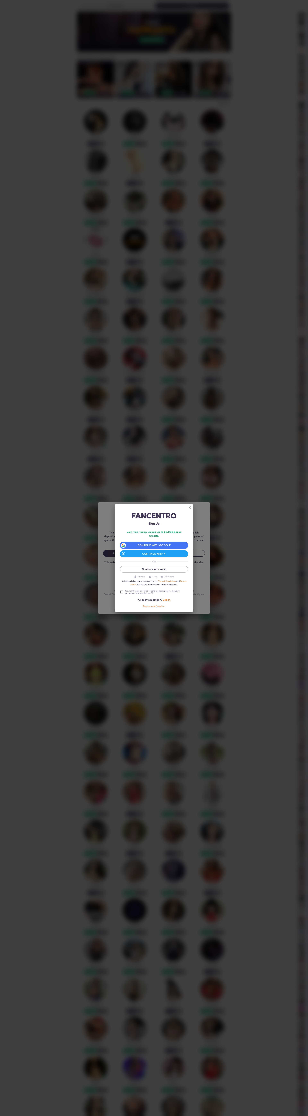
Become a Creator (154, 606)
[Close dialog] (190, 507)
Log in (166, 600)
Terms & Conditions (167, 581)
